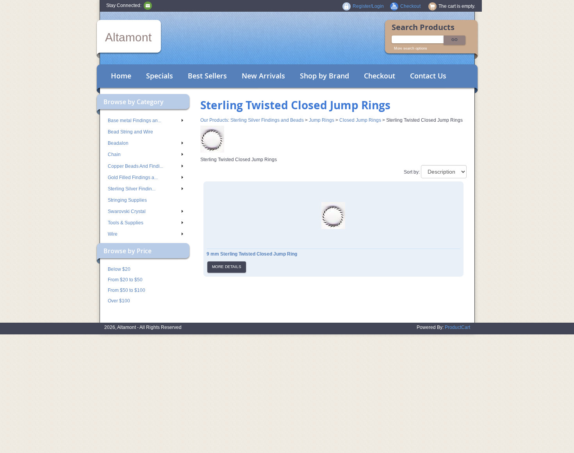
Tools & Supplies (125, 223)
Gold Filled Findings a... (133, 177)
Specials (159, 75)
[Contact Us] (148, 5)
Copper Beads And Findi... (135, 166)
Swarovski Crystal (127, 211)
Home (121, 75)
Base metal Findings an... (134, 120)
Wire (113, 234)
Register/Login (368, 6)
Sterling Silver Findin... (131, 189)
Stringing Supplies (127, 200)
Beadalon (118, 143)
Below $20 (119, 269)
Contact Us (428, 75)
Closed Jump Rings (360, 120)
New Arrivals (263, 75)
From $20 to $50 (125, 279)
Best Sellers (207, 75)
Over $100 (119, 301)
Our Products (214, 120)
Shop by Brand (324, 75)
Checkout (379, 75)
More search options (410, 48)
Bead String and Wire (130, 132)
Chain (114, 154)
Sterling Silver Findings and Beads (267, 120)
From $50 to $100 (126, 290)
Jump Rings (321, 120)
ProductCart (457, 327)
